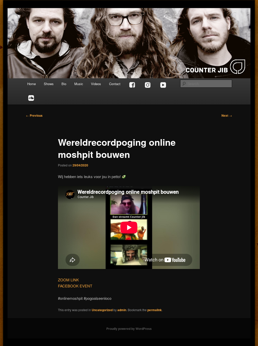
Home (31, 83)
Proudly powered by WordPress (129, 328)
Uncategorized (102, 310)
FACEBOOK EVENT (75, 285)
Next (226, 115)
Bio (63, 83)
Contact (114, 83)
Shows (49, 83)
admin (121, 310)
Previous (34, 115)
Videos (96, 83)
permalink (154, 310)
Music (78, 83)
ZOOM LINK (68, 279)
